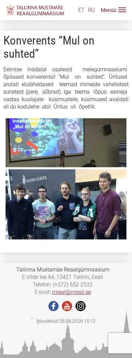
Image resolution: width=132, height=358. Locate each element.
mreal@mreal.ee (71, 292)
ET (81, 10)
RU (91, 10)
